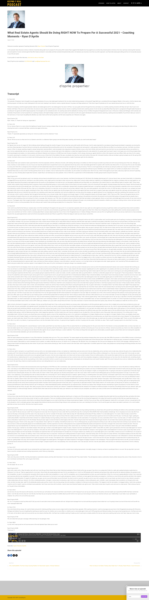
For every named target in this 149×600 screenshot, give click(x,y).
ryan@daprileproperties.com (42, 61)
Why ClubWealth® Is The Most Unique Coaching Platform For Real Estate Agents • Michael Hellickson (34, 565)
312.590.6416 (28, 61)
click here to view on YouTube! (36, 57)
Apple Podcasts (17, 546)
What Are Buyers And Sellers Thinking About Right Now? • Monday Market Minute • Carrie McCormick (115, 565)
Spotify (24, 546)
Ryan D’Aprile (41, 46)
